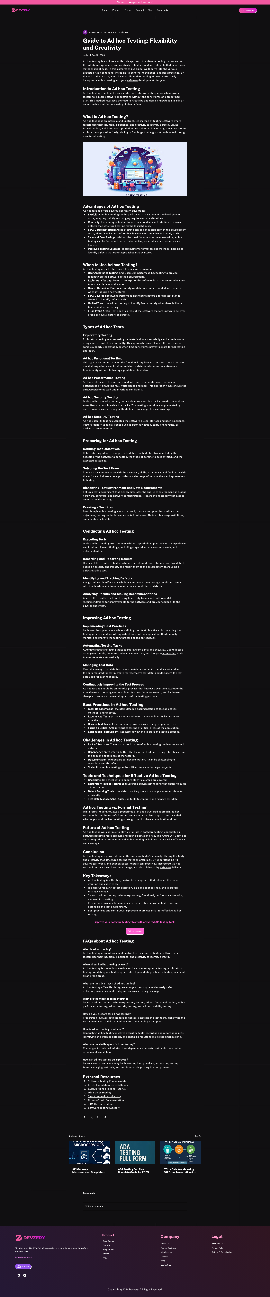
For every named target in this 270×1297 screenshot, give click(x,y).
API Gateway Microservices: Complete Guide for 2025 (87, 1171)
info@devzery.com (23, 1257)
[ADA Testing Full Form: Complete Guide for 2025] (135, 1152)
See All (198, 1136)
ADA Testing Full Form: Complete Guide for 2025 (133, 1171)
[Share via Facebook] (84, 1117)
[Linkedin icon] (18, 1276)
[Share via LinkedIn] (98, 1117)
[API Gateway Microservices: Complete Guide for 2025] (89, 1152)
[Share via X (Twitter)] (91, 1117)
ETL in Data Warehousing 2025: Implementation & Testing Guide (179, 1171)
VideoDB (122, 2)
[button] (116, 10)
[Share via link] (105, 1117)
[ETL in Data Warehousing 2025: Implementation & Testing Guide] (180, 1152)
